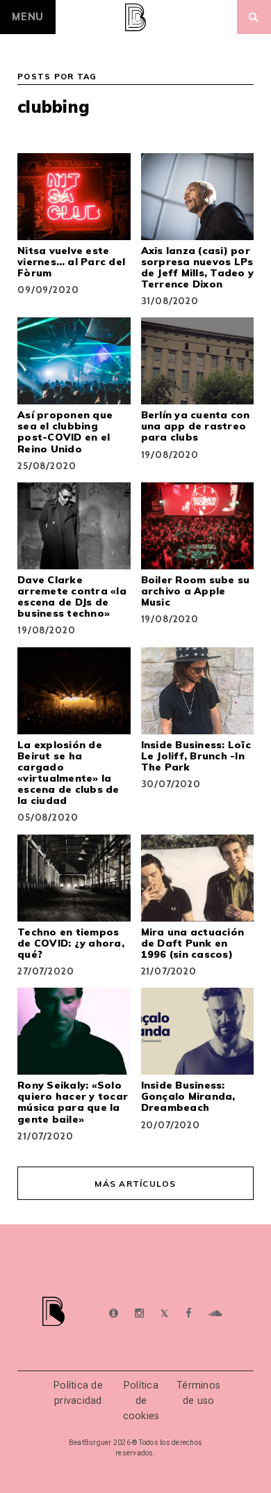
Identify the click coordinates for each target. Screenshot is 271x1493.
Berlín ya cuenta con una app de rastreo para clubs (195, 426)
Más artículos (135, 1183)
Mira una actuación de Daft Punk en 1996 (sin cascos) (193, 943)
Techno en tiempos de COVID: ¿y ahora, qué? (70, 943)
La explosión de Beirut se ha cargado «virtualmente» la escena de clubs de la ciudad (68, 772)
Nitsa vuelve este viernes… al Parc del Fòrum (71, 261)
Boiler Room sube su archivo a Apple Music (195, 591)
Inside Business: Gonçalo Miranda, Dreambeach (188, 1096)
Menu (28, 16)
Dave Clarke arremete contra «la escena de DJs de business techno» (71, 596)
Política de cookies (141, 1400)
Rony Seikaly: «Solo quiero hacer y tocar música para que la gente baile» (72, 1102)
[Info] (113, 1314)
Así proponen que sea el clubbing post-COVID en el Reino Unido (65, 432)
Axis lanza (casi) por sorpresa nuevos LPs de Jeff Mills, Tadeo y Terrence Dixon (197, 267)
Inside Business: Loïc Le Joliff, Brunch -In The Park (196, 755)
